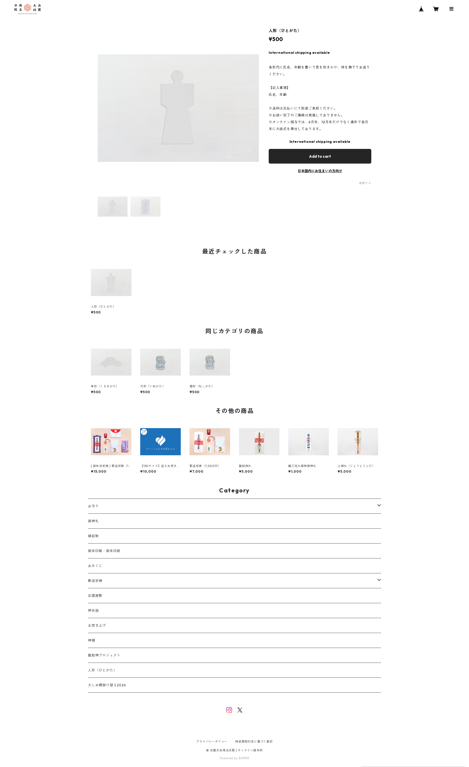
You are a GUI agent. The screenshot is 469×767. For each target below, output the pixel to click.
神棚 (91, 640)
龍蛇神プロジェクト (104, 655)
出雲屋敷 (95, 595)
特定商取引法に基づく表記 (254, 741)
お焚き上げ (97, 625)
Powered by (229, 758)
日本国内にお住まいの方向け (320, 171)
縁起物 (93, 536)
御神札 (93, 521)
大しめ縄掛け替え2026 (107, 685)
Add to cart (320, 156)
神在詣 (93, 610)
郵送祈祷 (95, 580)
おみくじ (95, 566)
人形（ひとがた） (102, 670)
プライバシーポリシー (211, 741)
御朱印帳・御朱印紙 (104, 551)
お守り (93, 506)
